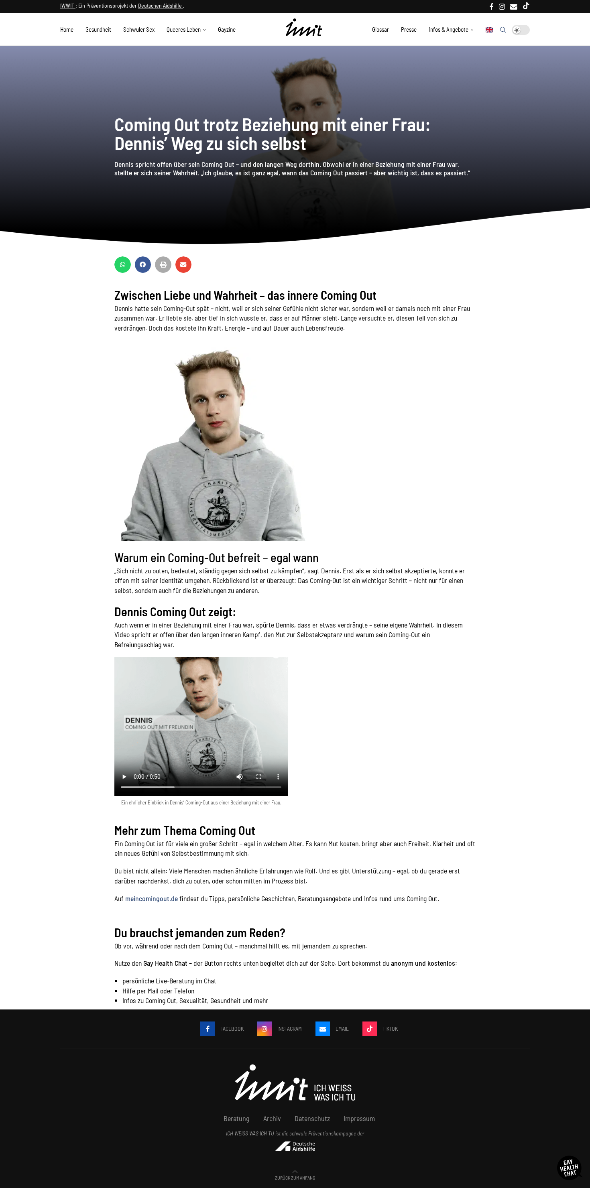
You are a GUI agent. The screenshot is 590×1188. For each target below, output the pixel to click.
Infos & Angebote (448, 29)
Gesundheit (98, 29)
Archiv (272, 1118)
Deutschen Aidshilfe (160, 5)
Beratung (237, 1118)
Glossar (380, 29)
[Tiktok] (526, 6)
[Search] (503, 30)
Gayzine (227, 29)
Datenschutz (312, 1118)
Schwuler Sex (139, 29)
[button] (122, 264)
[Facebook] (492, 6)
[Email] (513, 6)
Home (66, 29)
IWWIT (67, 5)
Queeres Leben (184, 29)
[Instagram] (502, 6)
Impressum (359, 1118)
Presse (409, 29)
